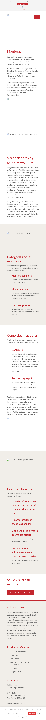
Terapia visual (15, 672)
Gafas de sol (14, 659)
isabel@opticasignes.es (16, 703)
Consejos (13, 2)
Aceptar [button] (32, 713)
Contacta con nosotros (20, 592)
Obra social (30, 2)
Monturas (13, 655)
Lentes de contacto (17, 652)
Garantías (21, 2)
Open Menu (37, 17)
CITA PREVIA (22, 4)
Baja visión (13, 668)
